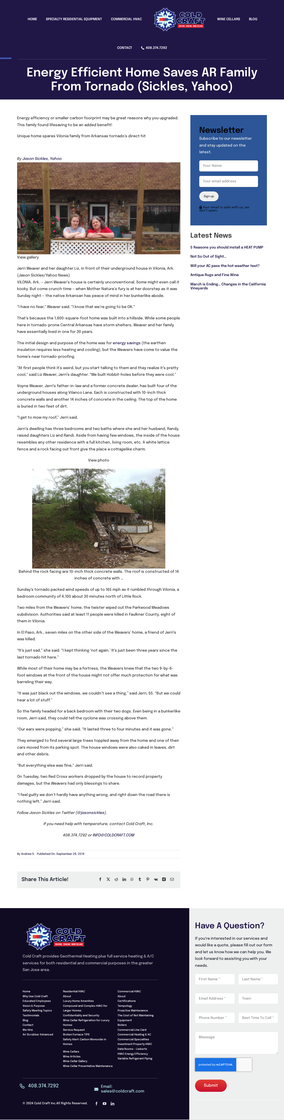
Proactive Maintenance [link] (133, 1010)
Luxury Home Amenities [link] (78, 1001)
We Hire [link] (28, 1030)
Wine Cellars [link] (71, 1051)
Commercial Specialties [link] (133, 1039)
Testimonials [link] (31, 1015)
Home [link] (26, 991)
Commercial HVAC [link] (129, 991)
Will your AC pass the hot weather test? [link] (225, 266)
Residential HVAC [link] (74, 991)
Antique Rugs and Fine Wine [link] (214, 275)
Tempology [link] (125, 1006)
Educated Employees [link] (37, 1001)
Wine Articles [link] (72, 1056)
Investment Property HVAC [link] (135, 1044)
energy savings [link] (127, 343)
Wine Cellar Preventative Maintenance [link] (88, 1066)
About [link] (67, 996)
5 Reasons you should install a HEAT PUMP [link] (226, 247)
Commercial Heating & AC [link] (134, 1034)
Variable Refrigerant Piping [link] (135, 1058)
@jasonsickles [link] (91, 813)
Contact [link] (28, 1025)
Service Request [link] (74, 1030)
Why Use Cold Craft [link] (35, 996)
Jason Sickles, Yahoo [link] (42, 159)
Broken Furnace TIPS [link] (76, 1034)
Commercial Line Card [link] (132, 1030)
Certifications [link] (127, 1001)
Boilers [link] (122, 1025)
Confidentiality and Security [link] (81, 1015)
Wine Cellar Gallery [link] (75, 1061)
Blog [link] (25, 1020)
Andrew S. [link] (28, 854)
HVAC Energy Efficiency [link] (133, 1054)
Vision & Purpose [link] (34, 1006)
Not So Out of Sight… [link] (208, 257)
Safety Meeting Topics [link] (37, 1010)
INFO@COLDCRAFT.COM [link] (113, 835)
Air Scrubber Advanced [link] (38, 1034)
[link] (28, 20)
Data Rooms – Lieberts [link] (132, 1049)
